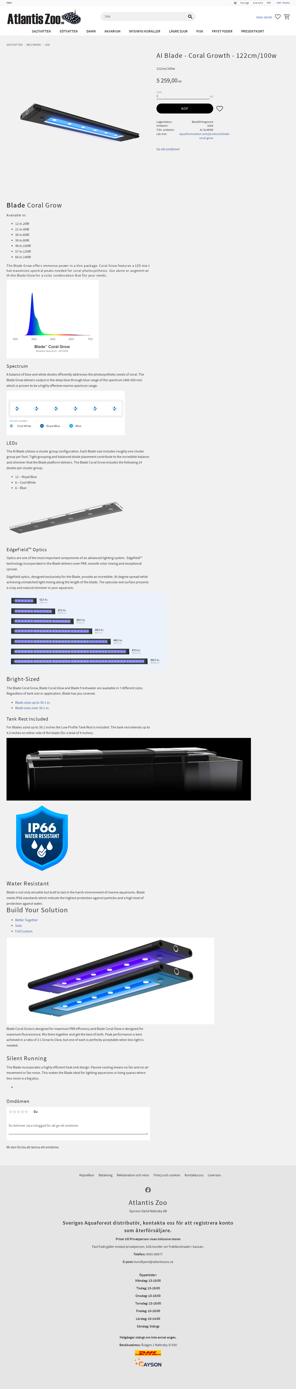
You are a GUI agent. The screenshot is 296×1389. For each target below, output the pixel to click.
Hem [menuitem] (9, 3)
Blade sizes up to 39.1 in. (32, 702)
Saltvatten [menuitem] (41, 31)
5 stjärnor (26, 1112)
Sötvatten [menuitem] (69, 31)
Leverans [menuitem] (214, 1175)
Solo (18, 926)
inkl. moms (283, 3)
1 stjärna (11, 1112)
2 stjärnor (14, 1112)
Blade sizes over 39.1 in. (32, 708)
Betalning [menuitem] (105, 1175)
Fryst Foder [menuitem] (222, 31)
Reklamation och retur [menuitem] (133, 1175)
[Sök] (190, 16)
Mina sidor (264, 17)
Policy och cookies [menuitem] (167, 1175)
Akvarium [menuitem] (112, 31)
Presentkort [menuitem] (252, 31)
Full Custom (24, 931)
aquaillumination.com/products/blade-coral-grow (204, 136)
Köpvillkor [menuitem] (86, 1175)
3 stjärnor (18, 1112)
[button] (278, 16)
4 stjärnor (22, 1112)
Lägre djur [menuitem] (178, 31)
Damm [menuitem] (91, 31)
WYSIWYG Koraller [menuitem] (144, 31)
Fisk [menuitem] (199, 31)
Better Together (26, 920)
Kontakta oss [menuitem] (194, 1175)
